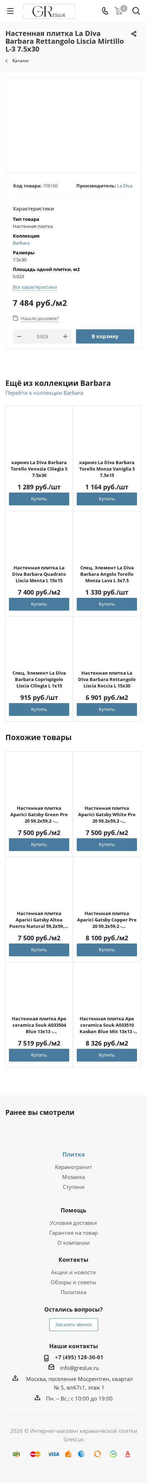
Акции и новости (73, 1272)
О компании (73, 1242)
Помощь (73, 1210)
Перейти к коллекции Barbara (44, 392)
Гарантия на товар (73, 1232)
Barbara (21, 243)
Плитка (73, 1154)
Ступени (74, 1186)
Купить (39, 498)
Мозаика (73, 1176)
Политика (73, 1292)
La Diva (124, 185)
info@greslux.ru (79, 1367)
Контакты (73, 1260)
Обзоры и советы (73, 1282)
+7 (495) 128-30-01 (79, 1357)
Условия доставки (73, 1222)
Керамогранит (73, 1166)
